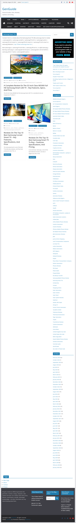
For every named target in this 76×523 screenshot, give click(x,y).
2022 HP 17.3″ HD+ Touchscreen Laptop (63, 69)
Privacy (39, 26)
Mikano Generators (57, 248)
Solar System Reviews (58, 297)
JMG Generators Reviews (59, 234)
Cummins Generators (58, 150)
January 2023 (56, 379)
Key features (7, 82)
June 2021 (55, 426)
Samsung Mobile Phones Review (61, 278)
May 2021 (55, 428)
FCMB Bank (55, 178)
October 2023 (56, 360)
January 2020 (56, 467)
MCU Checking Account (58, 71)
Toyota (54, 319)
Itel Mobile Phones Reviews (59, 231)
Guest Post (31, 26)
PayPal (54, 258)
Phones (15, 19)
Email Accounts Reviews (59, 171)
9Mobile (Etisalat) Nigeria (59, 99)
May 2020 (55, 457)
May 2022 (55, 399)
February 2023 (56, 377)
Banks (22, 19)
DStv (54, 159)
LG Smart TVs (56, 244)
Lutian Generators (57, 246)
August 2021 (56, 421)
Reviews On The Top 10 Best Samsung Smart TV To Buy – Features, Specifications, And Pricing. (39, 142)
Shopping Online (57, 288)
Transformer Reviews (58, 322)
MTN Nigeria (56, 251)
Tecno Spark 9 (24, 2)
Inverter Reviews (57, 226)
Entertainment (56, 176)
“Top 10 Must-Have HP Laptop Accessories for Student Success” (37, 498)
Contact (9, 26)
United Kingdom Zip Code (59, 331)
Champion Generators (58, 143)
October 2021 (56, 416)
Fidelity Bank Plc (57, 183)
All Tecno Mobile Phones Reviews (61, 113)
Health (54, 208)
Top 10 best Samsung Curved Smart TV (12, 129)
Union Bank (56, 329)
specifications (39, 82)
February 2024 (56, 357)
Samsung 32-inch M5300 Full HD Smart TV (26, 82)
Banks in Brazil (56, 128)
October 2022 (56, 387)
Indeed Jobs (56, 219)
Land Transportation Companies (61, 241)
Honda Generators (57, 210)
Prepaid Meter (56, 273)
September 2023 (57, 362)
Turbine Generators (58, 324)
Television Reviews (17, 77)
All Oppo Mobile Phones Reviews (61, 111)
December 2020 (57, 440)
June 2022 (55, 396)
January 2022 (56, 409)
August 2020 (56, 450)
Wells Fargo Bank (57, 336)
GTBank (55, 205)
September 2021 (57, 418)
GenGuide (9, 9)
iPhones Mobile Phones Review (60, 229)
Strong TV (55, 305)
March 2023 (56, 374)
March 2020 (56, 462)
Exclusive (7, 80)
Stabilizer (55, 300)
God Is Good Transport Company (61, 200)
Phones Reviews (57, 266)
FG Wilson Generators (58, 181)
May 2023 (55, 369)
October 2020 (56, 445)
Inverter (43, 23)
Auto (54, 121)
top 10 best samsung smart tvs (23, 44)
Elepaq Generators (57, 169)
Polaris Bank (56, 270)
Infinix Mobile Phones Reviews (60, 222)
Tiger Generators (57, 317)
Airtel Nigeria (56, 106)
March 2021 (56, 433)
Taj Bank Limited (57, 309)
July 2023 (55, 367)
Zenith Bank (56, 346)
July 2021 (55, 423)
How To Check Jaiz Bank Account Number (67, 499)
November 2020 (57, 443)
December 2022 (57, 382)
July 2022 (55, 394)
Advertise (23, 26)
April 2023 (55, 372)
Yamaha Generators (58, 341)
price (12, 82)
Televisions (55, 19)
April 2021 (55, 431)
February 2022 (56, 406)
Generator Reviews (57, 196)
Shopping (18, 23)
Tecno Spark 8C (57, 88)
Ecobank (55, 161)
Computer (51, 23)
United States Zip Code (58, 334)
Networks (10, 23)
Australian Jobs (56, 118)
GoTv (54, 203)
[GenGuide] (4, 23)
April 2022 (55, 401)
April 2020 (55, 460)
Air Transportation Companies (60, 104)
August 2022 (56, 391)
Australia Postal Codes (58, 116)
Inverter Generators (58, 224)
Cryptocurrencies (33, 19)
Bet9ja (54, 133)
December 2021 (57, 411)
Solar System (35, 23)
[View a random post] (72, 23)
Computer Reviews (57, 145)
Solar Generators (57, 290)
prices (12, 128)
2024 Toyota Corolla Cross (59, 85)
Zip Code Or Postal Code (59, 349)
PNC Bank (55, 268)
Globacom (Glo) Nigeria (58, 198)
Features (32, 133)
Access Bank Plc (57, 101)
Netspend (55, 253)
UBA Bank (55, 327)
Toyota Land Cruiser (58, 83)
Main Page (6, 480)
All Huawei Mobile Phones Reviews (61, 109)
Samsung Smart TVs (8, 77)
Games (54, 193)
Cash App (55, 140)
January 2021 (56, 438)
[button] (18, 20)
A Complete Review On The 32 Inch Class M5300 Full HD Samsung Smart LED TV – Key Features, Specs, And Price (26, 87)
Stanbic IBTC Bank (57, 302)
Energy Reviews (57, 174)
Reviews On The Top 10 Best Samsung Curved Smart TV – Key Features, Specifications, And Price (13, 138)
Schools (55, 285)
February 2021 (56, 435)
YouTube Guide (57, 344)
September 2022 (57, 389)
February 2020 (56, 465)
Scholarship (56, 283)
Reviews (15, 82)
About (16, 26)
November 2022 (57, 384)
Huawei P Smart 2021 (58, 76)
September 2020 (57, 448)
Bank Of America (57, 123)
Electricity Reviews (57, 164)
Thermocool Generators (59, 314)
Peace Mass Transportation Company (62, 261)
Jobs (54, 236)
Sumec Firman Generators (59, 307)
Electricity (26, 23)
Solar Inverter (56, 292)
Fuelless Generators (58, 191)
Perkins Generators (57, 263)
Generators (44, 19)
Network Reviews (57, 256)
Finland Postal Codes (58, 186)
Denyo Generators (57, 157)
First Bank (55, 188)
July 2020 (55, 452)
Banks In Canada (57, 131)
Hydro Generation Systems (59, 217)
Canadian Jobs (56, 138)
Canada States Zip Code (59, 135)
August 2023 (56, 365)
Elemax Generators (57, 166)
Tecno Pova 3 (56, 90)
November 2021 (57, 413)
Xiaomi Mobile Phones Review (60, 339)
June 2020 (55, 455)
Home (8, 19)
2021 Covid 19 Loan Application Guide (53, 26)
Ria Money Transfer (58, 275)
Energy (59, 23)
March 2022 (56, 404)
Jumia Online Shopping (58, 239)
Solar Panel (55, 295)
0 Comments (23, 80)
